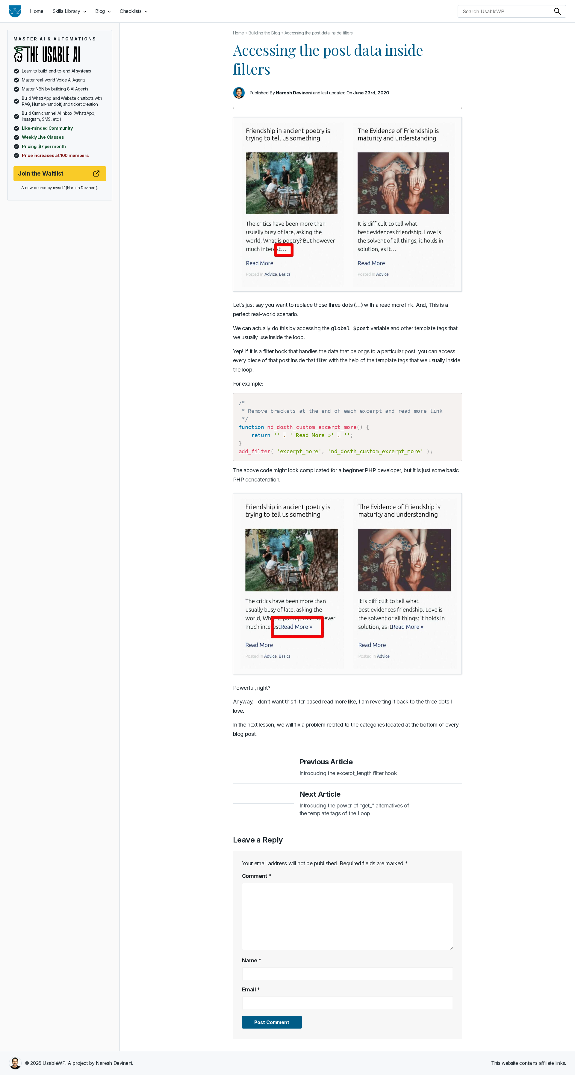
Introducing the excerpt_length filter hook (348, 773)
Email (251, 989)
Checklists (130, 11)
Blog (100, 11)
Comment (256, 876)
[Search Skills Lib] (557, 11)
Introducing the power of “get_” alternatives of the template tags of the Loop (354, 809)
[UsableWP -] (15, 11)
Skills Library (66, 11)
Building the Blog (264, 32)
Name (251, 960)
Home (36, 11)
